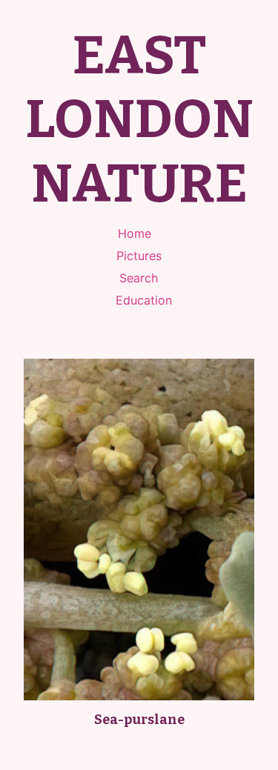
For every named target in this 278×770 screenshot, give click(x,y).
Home (134, 233)
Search (139, 278)
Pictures (139, 255)
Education (144, 300)
